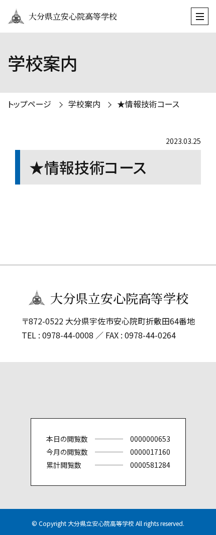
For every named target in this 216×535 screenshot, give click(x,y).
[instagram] (123, 390)
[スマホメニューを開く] (199, 16)
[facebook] (93, 390)
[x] (63, 390)
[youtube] (153, 390)
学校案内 (84, 104)
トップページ (29, 104)
